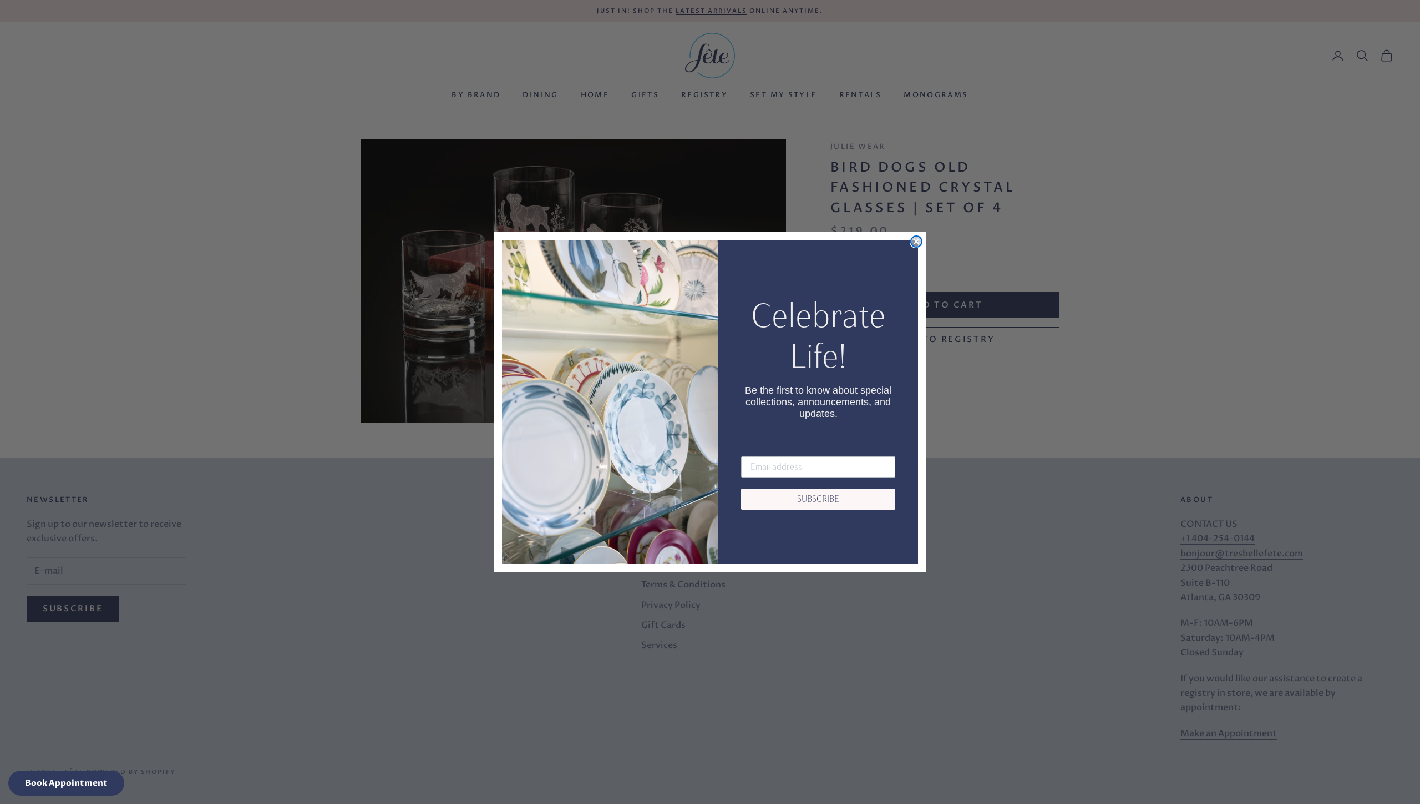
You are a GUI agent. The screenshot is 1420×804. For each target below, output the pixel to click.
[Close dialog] (916, 241)
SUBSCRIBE (818, 499)
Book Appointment (66, 782)
